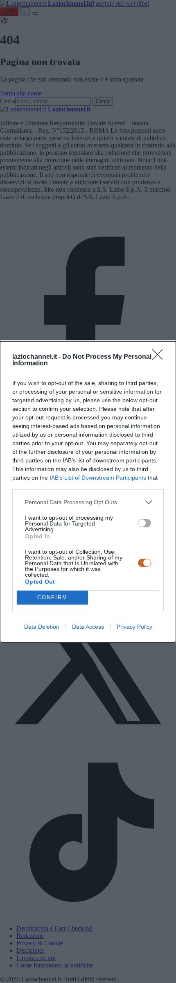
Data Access (88, 626)
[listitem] (88, 502)
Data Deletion (41, 626)
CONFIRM (52, 597)
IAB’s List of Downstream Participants (98, 477)
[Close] (160, 357)
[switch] (144, 523)
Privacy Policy (134, 626)
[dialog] (88, 491)
